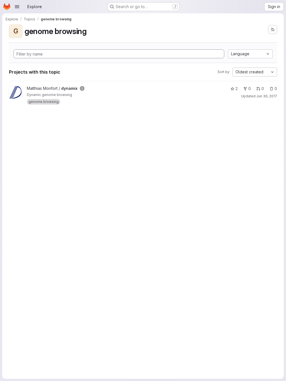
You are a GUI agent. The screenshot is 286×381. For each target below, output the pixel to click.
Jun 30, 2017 (266, 96)
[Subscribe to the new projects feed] (272, 29)
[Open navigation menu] (17, 6)
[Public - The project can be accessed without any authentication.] (82, 88)
